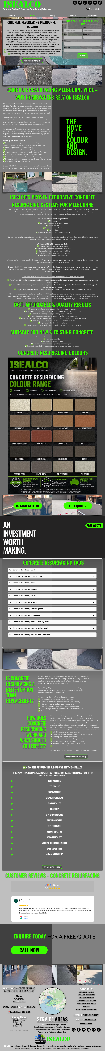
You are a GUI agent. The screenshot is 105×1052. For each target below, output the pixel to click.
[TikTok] (100, 3)
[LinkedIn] (90, 3)
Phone (66, 34)
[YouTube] (95, 3)
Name (65, 27)
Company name (86, 34)
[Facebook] (80, 3)
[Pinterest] (85, 3)
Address (66, 40)
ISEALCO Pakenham (10, 106)
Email (85, 27)
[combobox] (82, 50)
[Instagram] (75, 3)
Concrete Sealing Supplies (39, 1046)
